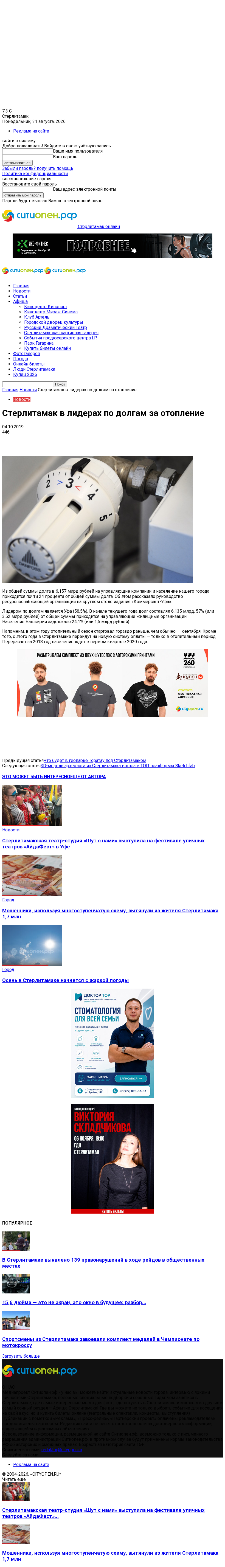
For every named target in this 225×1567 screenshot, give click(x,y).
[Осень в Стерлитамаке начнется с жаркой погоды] (32, 964)
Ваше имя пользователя (78, 151)
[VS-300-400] (112, 1212)
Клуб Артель (36, 317)
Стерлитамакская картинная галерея (61, 332)
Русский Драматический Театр (55, 327)
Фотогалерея (26, 353)
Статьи (20, 296)
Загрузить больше (21, 1356)
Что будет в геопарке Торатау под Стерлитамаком (95, 760)
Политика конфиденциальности (35, 173)
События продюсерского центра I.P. (60, 338)
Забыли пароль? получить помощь (37, 168)
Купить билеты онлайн (47, 348)
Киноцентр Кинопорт (45, 306)
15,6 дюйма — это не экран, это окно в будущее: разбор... (74, 1302)
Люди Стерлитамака (34, 369)
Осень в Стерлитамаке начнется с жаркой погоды (65, 980)
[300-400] (112, 1096)
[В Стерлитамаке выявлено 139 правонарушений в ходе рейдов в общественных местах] (16, 1249)
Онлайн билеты (29, 364)
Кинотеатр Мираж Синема (51, 311)
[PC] (112, 256)
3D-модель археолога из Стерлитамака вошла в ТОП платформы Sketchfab (118, 765)
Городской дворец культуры (53, 322)
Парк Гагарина (39, 343)
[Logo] (23, 276)
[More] (173, 440)
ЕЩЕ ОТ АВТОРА (88, 776)
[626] (112, 715)
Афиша (20, 301)
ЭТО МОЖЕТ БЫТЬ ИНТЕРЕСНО (36, 776)
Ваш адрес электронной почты (84, 189)
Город (8, 899)
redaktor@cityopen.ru (61, 1449)
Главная (21, 285)
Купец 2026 (25, 374)
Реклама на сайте (31, 131)
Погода (20, 358)
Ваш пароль (65, 156)
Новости (21, 291)
